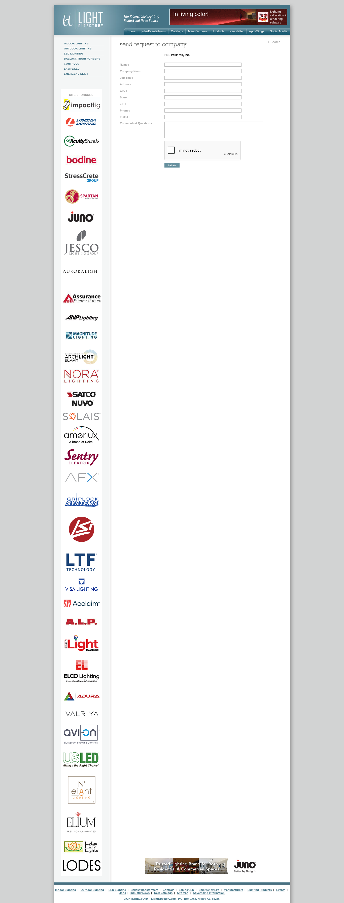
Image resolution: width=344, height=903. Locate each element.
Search (275, 42)
